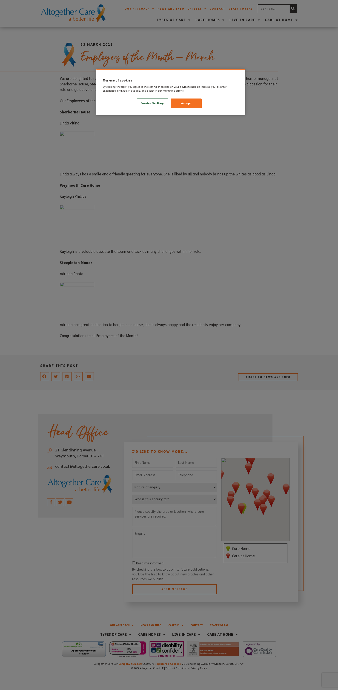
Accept (186, 103)
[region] (170, 92)
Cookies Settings (152, 103)
